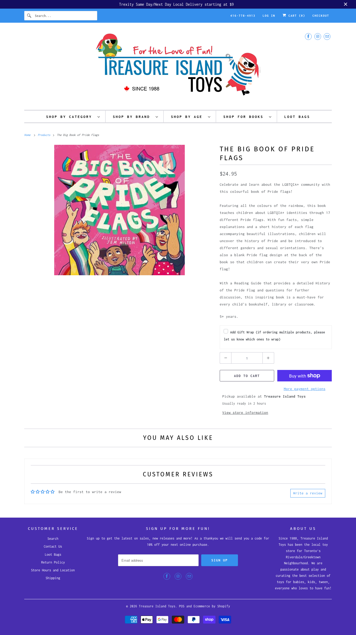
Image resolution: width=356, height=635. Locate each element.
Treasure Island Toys (157, 606)
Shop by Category (70, 117)
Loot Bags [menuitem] (297, 117)
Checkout (320, 15)
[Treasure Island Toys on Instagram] (317, 36)
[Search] (29, 15)
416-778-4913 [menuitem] (242, 15)
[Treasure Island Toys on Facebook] (308, 36)
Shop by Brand (133, 117)
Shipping (53, 578)
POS (182, 606)
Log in (269, 15)
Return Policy (53, 562)
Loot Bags (53, 554)
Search (52, 539)
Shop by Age (188, 117)
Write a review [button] (307, 493)
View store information (245, 412)
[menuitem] (73, 116)
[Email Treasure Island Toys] (327, 36)
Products (45, 134)
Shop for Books (244, 117)
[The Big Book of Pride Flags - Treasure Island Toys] (119, 210)
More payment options (305, 389)
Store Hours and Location (53, 570)
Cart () (295, 15)
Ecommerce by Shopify (212, 606)
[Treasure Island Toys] (178, 68)
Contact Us (53, 546)
